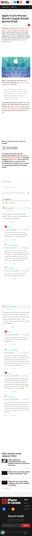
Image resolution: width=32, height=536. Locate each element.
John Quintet (6, 468)
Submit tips (14, 7)
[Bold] (3, 193)
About (25, 503)
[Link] (20, 193)
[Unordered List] (14, 193)
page (13, 36)
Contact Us (27, 509)
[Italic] (5, 193)
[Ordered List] (11, 193)
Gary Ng (5, 25)
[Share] (29, 25)
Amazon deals (5, 7)
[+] (24, 192)
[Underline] (7, 193)
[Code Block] (18, 193)
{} (21, 192)
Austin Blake (6, 488)
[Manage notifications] (3, 532)
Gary (9, 227)
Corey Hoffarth (15, 271)
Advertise (27, 506)
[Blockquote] (16, 193)
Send (26, 525)
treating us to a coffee (13, 157)
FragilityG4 (13, 229)
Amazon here (11, 159)
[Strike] (9, 193)
